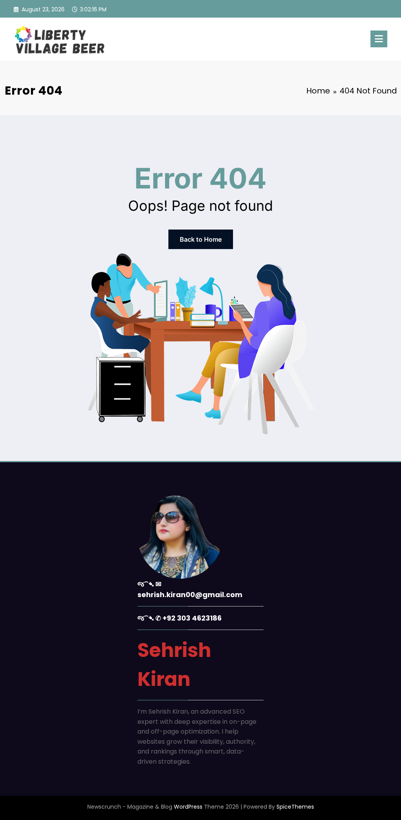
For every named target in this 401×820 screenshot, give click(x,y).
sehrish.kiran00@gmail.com (189, 594)
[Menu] (378, 39)
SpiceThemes (295, 807)
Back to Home (201, 239)
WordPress (188, 807)
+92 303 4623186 (192, 618)
